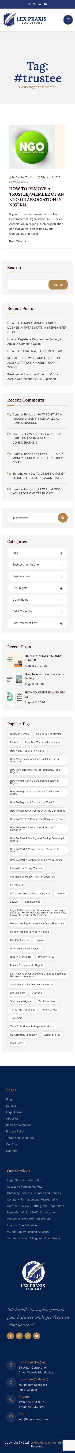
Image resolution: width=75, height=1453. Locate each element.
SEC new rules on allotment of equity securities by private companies (38, 975)
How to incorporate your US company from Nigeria (35, 771)
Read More (15, 241)
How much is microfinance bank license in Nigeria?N (34, 760)
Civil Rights (20, 588)
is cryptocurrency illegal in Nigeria (30, 893)
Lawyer (14, 901)
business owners (19, 733)
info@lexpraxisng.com (33, 1419)
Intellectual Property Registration (29, 1219)
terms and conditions (22, 1009)
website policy (52, 1034)
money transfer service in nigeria (29, 931)
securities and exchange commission (31, 984)
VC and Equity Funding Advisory (28, 1231)
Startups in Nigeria (21, 1001)
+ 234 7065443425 (31, 1407)
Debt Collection (23, 611)
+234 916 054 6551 (31, 1402)
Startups (37, 992)
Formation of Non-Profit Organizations (32, 1212)
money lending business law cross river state (37, 923)
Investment (16, 884)
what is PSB (17, 1043)
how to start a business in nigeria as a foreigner (32, 828)
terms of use (49, 1009)
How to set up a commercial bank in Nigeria (36, 818)
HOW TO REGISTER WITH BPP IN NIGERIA (35, 351)
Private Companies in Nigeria (26, 965)
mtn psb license (19, 940)
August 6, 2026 (35, 702)
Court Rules (20, 599)
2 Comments (20, 181)
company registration (49, 733)
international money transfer (26, 868)
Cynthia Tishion (23, 414)
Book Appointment (18, 1125)
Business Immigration (26, 564)
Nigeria (40, 940)
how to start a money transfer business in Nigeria (34, 850)
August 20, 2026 (36, 665)
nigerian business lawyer (24, 948)
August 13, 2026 (35, 684)
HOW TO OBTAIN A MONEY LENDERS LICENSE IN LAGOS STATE (38, 458)
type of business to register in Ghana (32, 1026)
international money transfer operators (32, 876)
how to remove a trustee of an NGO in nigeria (37, 810)
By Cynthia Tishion (22, 177)
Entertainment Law (25, 623)
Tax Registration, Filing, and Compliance (33, 1238)
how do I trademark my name (42, 742)
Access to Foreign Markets (24, 1186)
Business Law (21, 576)
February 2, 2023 (50, 177)
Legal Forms (14, 1112)
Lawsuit (61, 893)
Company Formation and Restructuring (32, 1199)
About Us (12, 1118)
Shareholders (17, 992)
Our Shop (12, 1144)
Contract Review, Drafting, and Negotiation (35, 1206)
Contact (11, 1151)
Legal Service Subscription (24, 1180)
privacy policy (46, 956)
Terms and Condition (20, 1138)
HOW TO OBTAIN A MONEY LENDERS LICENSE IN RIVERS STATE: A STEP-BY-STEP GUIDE (37, 327)
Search (14, 267)
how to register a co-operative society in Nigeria (34, 782)
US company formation (23, 1034)
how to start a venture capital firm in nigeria (36, 859)
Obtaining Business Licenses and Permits (34, 1193)
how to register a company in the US (32, 802)
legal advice (32, 901)
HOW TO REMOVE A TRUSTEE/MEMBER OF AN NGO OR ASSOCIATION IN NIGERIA (36, 197)
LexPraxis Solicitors (44, 1442)
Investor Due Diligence (22, 1225)
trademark (16, 1017)
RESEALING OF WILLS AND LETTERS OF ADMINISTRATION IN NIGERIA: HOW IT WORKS (34, 362)
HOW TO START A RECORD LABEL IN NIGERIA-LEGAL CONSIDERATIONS (37, 419)
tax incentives (46, 1001)
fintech (14, 742)
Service (11, 1105)
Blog (15, 553)
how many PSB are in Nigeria (27, 750)
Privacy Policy (15, 1131)
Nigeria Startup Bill (20, 956)
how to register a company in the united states (34, 792)
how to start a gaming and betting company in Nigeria (37, 839)
